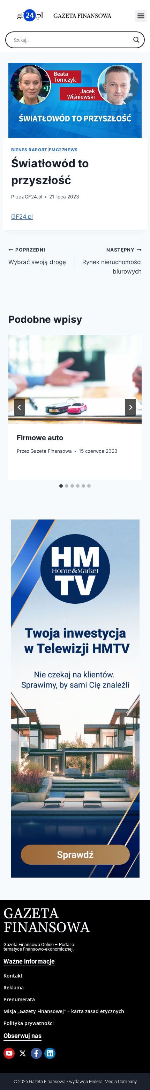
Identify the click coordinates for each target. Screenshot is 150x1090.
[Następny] (130, 407)
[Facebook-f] (36, 1053)
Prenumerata (19, 999)
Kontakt (13, 975)
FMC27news (63, 149)
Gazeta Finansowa (51, 451)
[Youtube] (9, 1053)
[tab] (61, 486)
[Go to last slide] (19, 407)
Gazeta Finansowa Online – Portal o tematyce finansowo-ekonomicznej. (38, 947)
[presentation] (75, 379)
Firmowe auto (40, 438)
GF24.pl (33, 196)
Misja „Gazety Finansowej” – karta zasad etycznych (63, 1011)
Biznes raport (29, 149)
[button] (141, 16)
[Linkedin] (49, 1053)
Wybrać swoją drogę (37, 256)
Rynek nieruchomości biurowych (112, 261)
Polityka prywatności (28, 1023)
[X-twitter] (22, 1053)
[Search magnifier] (136, 40)
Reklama (13, 987)
